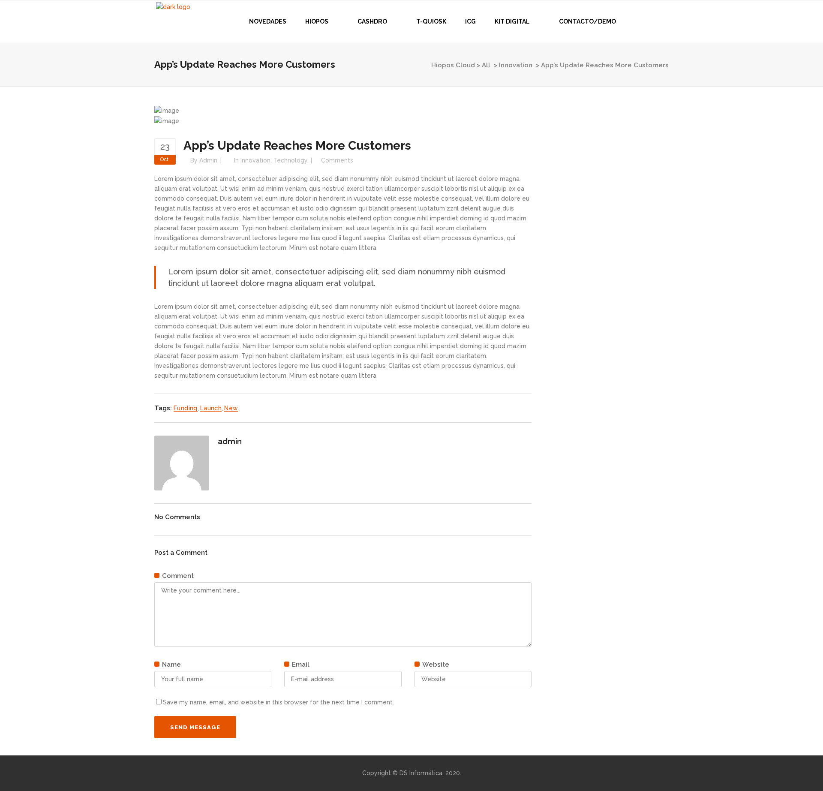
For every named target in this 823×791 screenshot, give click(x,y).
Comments (337, 160)
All (486, 65)
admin (208, 160)
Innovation (515, 65)
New (231, 408)
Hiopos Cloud (453, 65)
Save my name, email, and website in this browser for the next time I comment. (278, 702)
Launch (211, 408)
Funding (186, 408)
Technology (290, 160)
